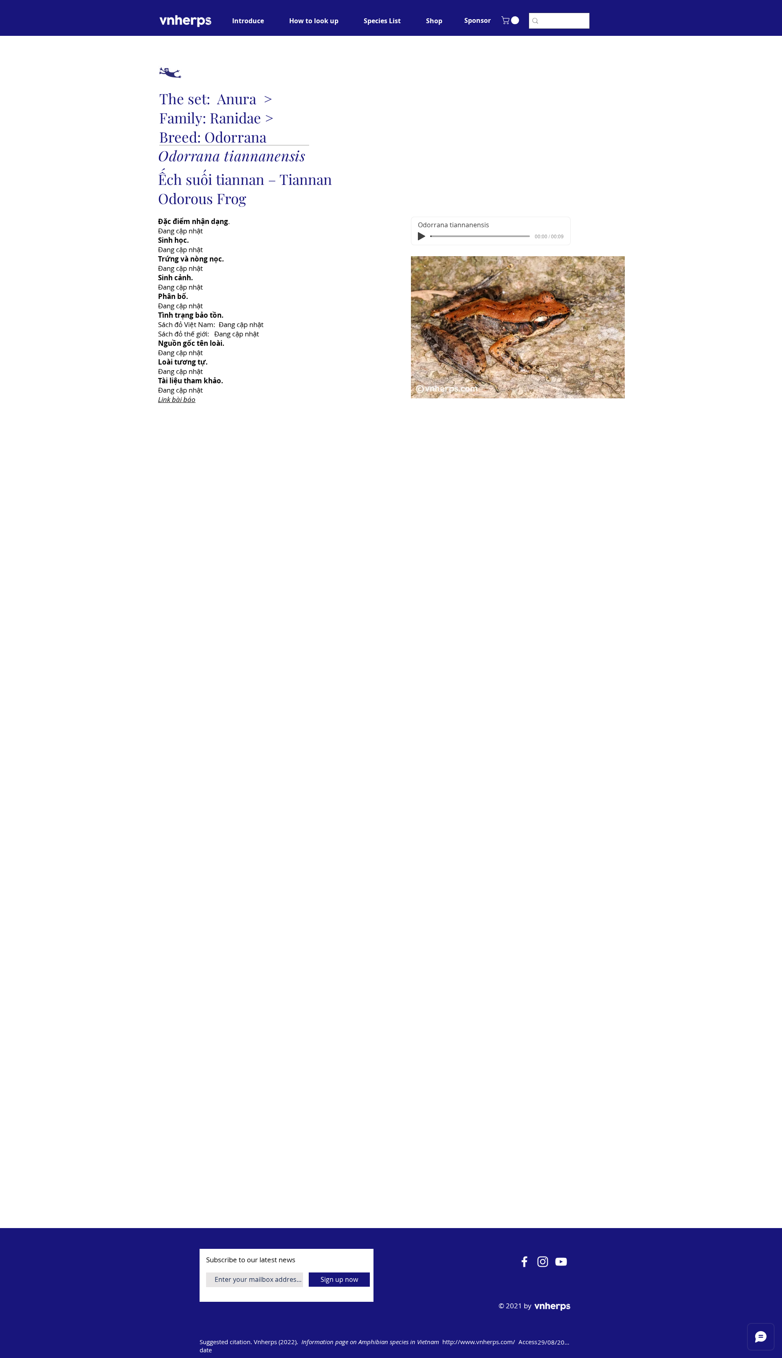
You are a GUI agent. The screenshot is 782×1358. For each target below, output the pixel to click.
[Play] (421, 236)
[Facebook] (524, 1262)
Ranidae (235, 117)
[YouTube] (561, 1262)
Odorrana (235, 136)
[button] (477, 20)
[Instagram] (543, 1262)
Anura (236, 98)
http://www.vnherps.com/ (478, 1342)
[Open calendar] (583, 1342)
